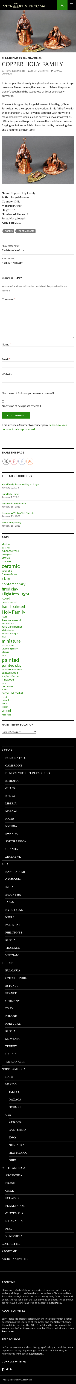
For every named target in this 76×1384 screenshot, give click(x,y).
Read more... (55, 1302)
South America (32, 58)
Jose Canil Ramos (12, 626)
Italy (9, 1008)
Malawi (11, 811)
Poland (11, 1016)
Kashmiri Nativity (12, 260)
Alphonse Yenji (10, 550)
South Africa (15, 841)
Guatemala (14, 1213)
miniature (11, 640)
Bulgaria (12, 970)
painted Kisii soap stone (12, 669)
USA (8, 1114)
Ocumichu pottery (9, 649)
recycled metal (12, 693)
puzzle (5, 689)
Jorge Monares (26, 231)
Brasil (10, 1183)
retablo (6, 700)
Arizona (15, 1122)
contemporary (13, 584)
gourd (6, 598)
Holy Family (13, 612)
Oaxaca (15, 1099)
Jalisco (14, 1091)
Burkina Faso (15, 757)
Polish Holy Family (11, 522)
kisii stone (8, 630)
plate (4, 683)
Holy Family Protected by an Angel (20, 484)
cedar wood (6, 561)
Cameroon (13, 765)
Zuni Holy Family (10, 493)
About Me (9, 1251)
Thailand (12, 947)
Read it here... (36, 1353)
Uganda (11, 849)
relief (4, 697)
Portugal (13, 1023)
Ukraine (11, 1053)
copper (9, 231)
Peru (9, 1228)
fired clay (10, 589)
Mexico (11, 1084)
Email (6, 359)
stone (4, 703)
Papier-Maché (10, 676)
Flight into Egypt (15, 594)
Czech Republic (17, 978)
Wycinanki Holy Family (14, 503)
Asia (5, 864)
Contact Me (11, 1243)
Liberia (11, 803)
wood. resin (6, 715)
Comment (9, 299)
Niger (9, 818)
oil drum (5, 652)
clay (6, 578)
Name (6, 344)
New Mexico (18, 1152)
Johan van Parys (39, 71)
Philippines (13, 932)
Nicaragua (14, 1220)
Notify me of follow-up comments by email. (28, 393)
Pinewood (8, 679)
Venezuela (14, 1236)
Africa (7, 750)
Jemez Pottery (8, 623)
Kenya (10, 795)
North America (13, 1069)
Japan (9, 902)
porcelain (7, 686)
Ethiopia (12, 780)
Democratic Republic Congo (27, 773)
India (9, 886)
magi (4, 637)
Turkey (11, 1046)
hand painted (13, 606)
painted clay (12, 665)
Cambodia (13, 879)
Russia (10, 940)
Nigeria (11, 826)
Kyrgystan (14, 909)
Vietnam (12, 955)
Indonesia (13, 894)
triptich (5, 707)
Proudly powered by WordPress (17, 1379)
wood (6, 710)
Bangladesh (15, 871)
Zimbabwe (13, 856)
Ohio (12, 1160)
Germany (12, 1000)
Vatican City (15, 1061)
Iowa (12, 1137)
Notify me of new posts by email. (21, 405)
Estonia (11, 985)
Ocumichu (17, 1107)
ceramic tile (7, 571)
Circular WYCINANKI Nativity (18, 512)
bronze (6, 557)
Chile (5, 58)
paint (4, 655)
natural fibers (8, 645)
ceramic (11, 566)
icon (4, 616)
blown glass (7, 554)
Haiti (9, 1076)
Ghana (10, 788)
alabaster (6, 548)
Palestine (13, 924)
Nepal (9, 917)
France (11, 993)
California (17, 1129)
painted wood (10, 672)
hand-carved (9, 602)
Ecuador (12, 1198)
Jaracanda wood (11, 620)
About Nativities (15, 1258)
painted (10, 660)
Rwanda (11, 833)
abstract (7, 544)
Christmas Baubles (10, 574)
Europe (7, 962)
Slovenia (12, 1038)
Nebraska (17, 1145)
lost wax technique (10, 633)
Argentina (13, 1175)
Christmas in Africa (13, 248)
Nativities (15, 58)
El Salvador (15, 1205)
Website (7, 374)
